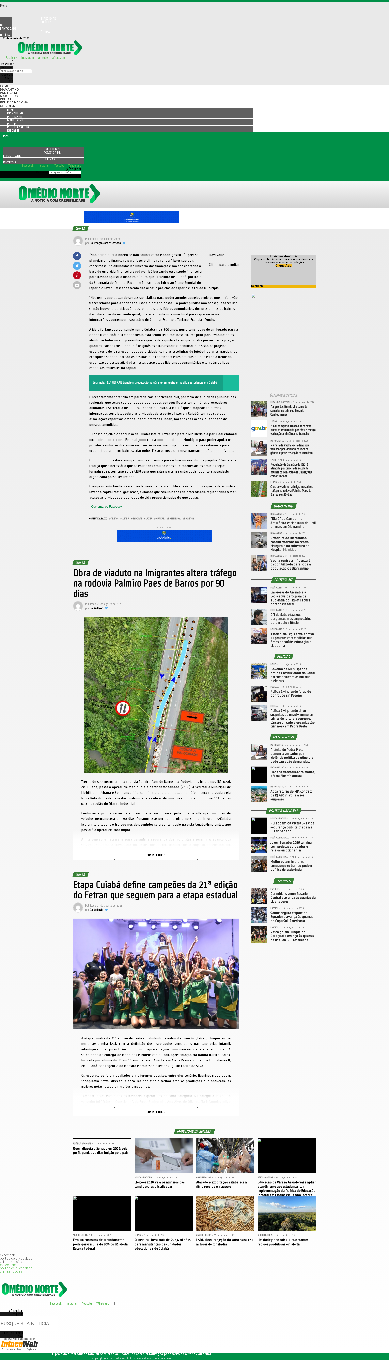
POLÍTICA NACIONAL (14, 102)
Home (4, 86)
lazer (149, 518)
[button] (6, 5)
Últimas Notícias (25, 33)
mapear (160, 518)
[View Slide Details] (131, 222)
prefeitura (174, 518)
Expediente (52, 149)
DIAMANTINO (9, 89)
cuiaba (125, 518)
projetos (189, 518)
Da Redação (96, 608)
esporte (137, 518)
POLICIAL (6, 99)
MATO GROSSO (11, 96)
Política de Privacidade (25, 25)
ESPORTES (7, 106)
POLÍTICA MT (9, 93)
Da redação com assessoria (105, 243)
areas (114, 518)
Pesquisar (7, 67)
